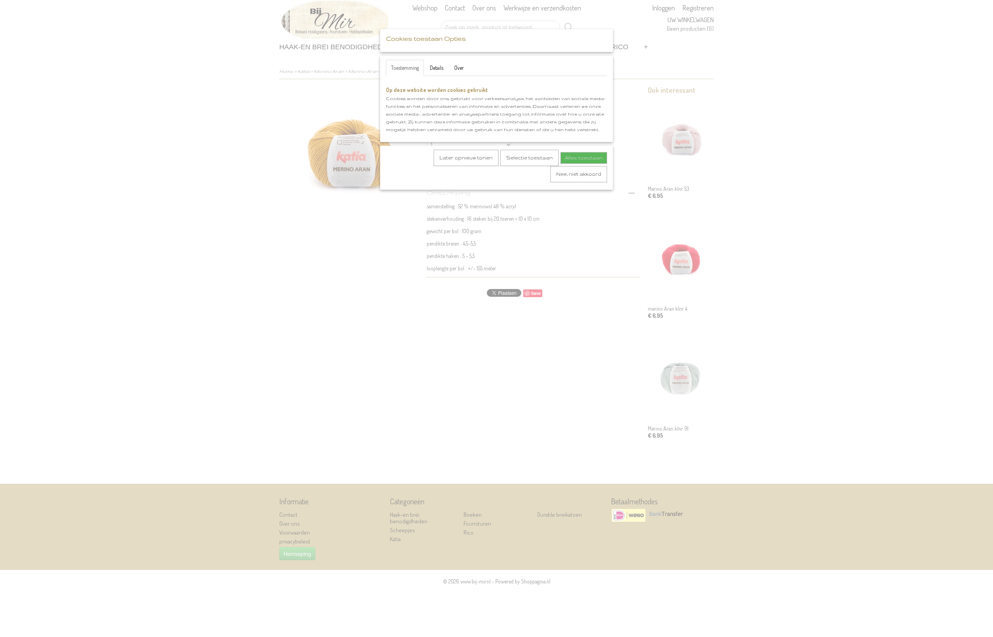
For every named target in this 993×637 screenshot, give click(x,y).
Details (436, 67)
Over (459, 67)
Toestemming (405, 67)
